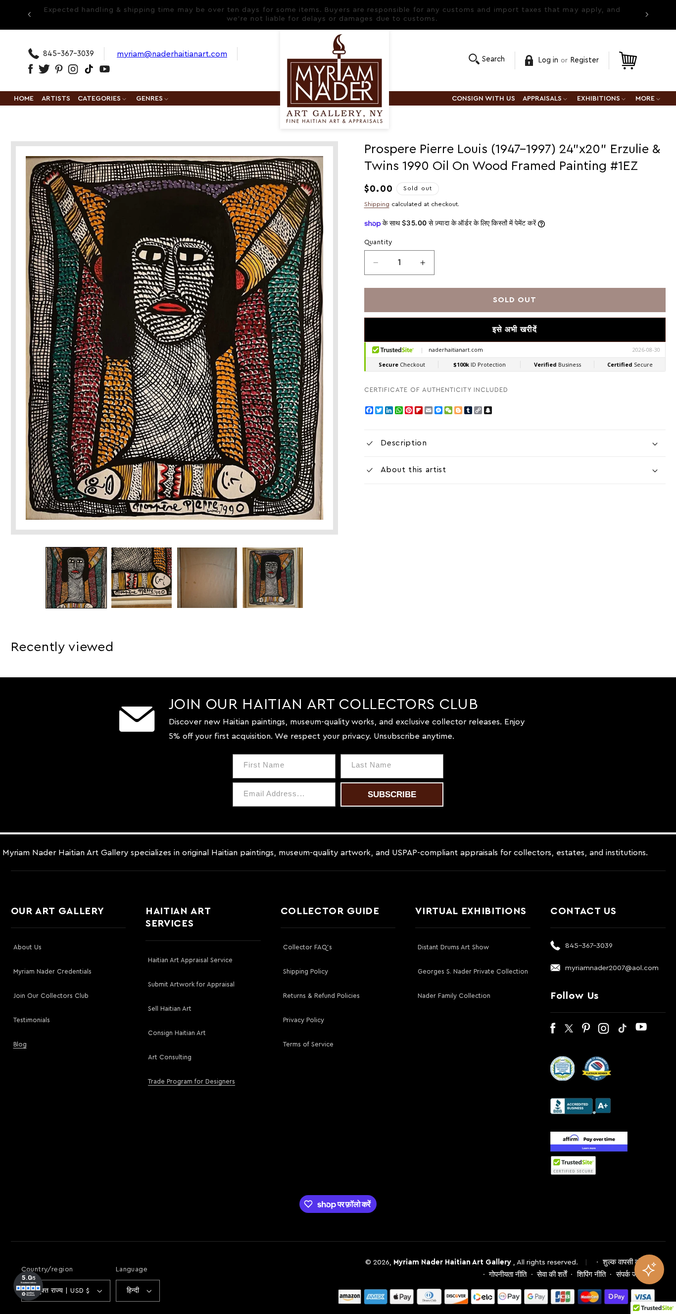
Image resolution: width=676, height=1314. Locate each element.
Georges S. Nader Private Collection (473, 971)
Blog (20, 1044)
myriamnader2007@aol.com (612, 968)
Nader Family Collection (454, 995)
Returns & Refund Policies (321, 995)
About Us (27, 947)
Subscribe (392, 794)
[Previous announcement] (29, 14)
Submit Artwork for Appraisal (191, 984)
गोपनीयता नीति (508, 1274)
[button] (487, 59)
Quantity (378, 242)
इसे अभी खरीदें (514, 329)
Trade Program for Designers (191, 1081)
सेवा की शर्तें (552, 1274)
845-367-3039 (68, 53)
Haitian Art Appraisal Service (190, 960)
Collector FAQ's (307, 947)
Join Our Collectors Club (51, 995)
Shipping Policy (305, 971)
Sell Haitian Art (170, 1008)
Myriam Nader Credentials (52, 971)
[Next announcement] (647, 14)
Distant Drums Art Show (453, 947)
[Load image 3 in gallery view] (207, 578)
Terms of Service (308, 1044)
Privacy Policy (303, 1020)
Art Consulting (170, 1057)
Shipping (376, 204)
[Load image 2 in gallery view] (141, 578)
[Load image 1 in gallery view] (76, 578)
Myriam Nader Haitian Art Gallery (452, 1262)
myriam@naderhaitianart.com (172, 54)
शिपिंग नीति (591, 1274)
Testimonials (31, 1020)
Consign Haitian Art (177, 1033)
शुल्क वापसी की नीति (629, 1262)
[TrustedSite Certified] (573, 1165)
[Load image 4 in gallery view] (272, 578)
